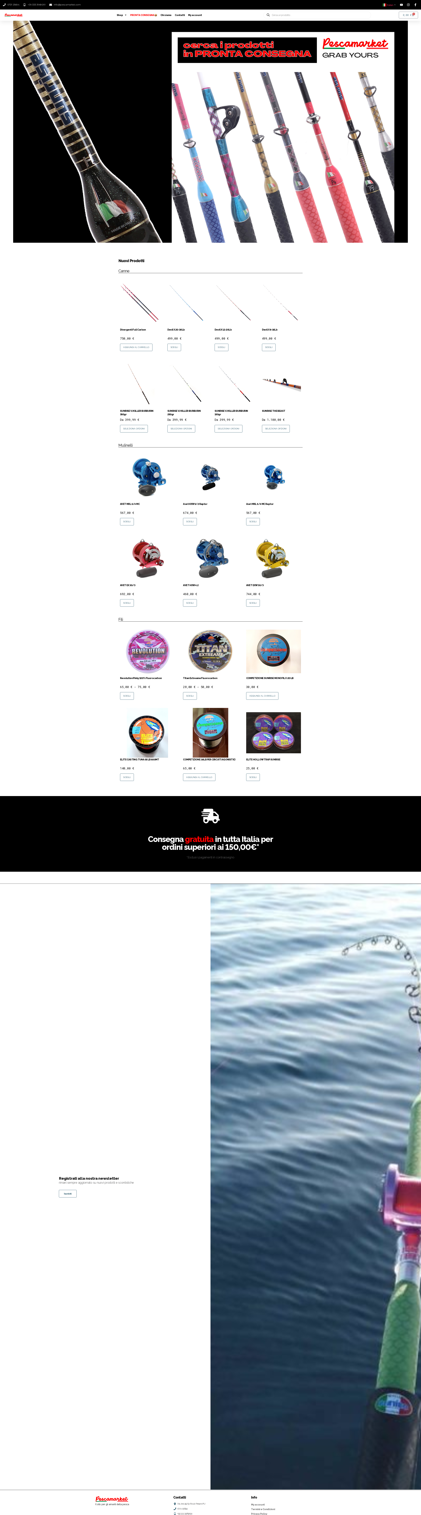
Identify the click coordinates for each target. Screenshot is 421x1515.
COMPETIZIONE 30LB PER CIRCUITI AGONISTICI (209, 759)
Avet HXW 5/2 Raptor (195, 504)
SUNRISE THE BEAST (273, 410)
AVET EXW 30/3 (255, 585)
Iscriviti (68, 1193)
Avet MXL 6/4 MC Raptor (260, 504)
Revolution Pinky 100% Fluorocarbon (141, 678)
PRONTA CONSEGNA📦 (143, 15)
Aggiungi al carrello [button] (136, 347)
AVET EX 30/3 (127, 585)
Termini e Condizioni (263, 1509)
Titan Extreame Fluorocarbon (200, 678)
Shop (120, 15)
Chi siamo (166, 15)
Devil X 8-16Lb (270, 329)
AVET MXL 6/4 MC (130, 504)
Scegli (174, 347)
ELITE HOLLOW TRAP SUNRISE (263, 759)
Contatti (180, 15)
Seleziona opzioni (134, 428)
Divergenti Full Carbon (133, 329)
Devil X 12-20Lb (223, 329)
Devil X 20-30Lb (176, 329)
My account (195, 15)
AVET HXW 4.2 (190, 585)
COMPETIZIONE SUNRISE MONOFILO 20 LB (270, 678)
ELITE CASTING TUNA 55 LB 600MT (139, 759)
